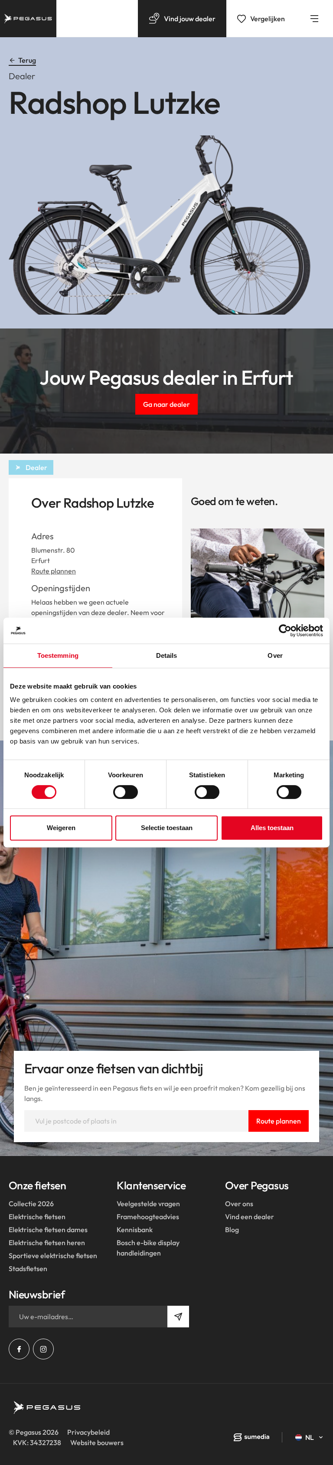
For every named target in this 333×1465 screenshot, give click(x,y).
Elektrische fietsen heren (47, 1242)
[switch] (125, 792)
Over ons (239, 1203)
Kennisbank (135, 1229)
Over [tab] (275, 655)
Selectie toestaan (167, 827)
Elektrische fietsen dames (48, 1229)
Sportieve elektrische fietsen (53, 1255)
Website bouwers (97, 1442)
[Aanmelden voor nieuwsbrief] (178, 1316)
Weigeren (61, 827)
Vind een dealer (249, 1216)
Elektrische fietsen (37, 1216)
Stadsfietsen (28, 1268)
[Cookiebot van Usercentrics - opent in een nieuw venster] (285, 630)
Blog (232, 1229)
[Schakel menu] (314, 18)
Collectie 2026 (31, 1203)
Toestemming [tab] (57, 655)
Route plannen (53, 571)
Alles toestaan (272, 827)
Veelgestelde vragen (148, 1203)
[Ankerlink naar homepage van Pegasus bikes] (28, 18)
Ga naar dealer (166, 404)
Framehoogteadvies (148, 1216)
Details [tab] (166, 655)
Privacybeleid (88, 1432)
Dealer (36, 467)
